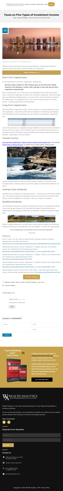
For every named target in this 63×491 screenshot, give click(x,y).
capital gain (7, 282)
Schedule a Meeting (31, 277)
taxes (43, 282)
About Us (27, 4)
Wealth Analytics (26, 61)
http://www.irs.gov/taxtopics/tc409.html (47, 272)
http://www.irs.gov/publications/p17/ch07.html (17, 259)
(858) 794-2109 (12, 469)
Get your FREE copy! (42, 379)
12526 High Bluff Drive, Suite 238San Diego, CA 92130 (14, 457)
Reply (12, 307)
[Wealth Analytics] (15, 5)
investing (22, 282)
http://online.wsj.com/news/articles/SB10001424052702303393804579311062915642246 (31, 244)
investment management (31, 282)
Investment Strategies (22, 17)
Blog (46, 4)
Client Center (40, 4)
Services (33, 4)
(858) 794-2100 (14, 468)
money (39, 282)
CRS (38, 487)
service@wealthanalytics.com (13, 473)
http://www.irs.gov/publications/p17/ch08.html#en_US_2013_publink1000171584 (28, 267)
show (37, 72)
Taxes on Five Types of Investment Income (39, 17)
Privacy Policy (45, 487)
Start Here (51, 4)
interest (17, 282)
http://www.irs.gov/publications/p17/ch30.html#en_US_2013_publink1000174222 (28, 251)
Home (14, 17)
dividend (13, 282)
